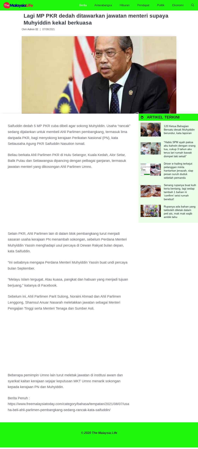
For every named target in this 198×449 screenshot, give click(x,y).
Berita (83, 5)
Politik (161, 5)
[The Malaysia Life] (18, 5)
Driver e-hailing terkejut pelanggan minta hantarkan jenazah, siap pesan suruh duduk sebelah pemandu (178, 170)
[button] (192, 5)
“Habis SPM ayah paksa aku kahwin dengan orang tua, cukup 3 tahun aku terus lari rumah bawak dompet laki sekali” (179, 149)
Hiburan (125, 5)
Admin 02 (32, 29)
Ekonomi (177, 5)
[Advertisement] (69, 202)
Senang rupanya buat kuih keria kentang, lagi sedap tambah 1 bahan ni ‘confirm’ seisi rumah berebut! (180, 192)
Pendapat (143, 5)
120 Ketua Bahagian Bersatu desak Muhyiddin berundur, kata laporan (179, 130)
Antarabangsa (103, 5)
